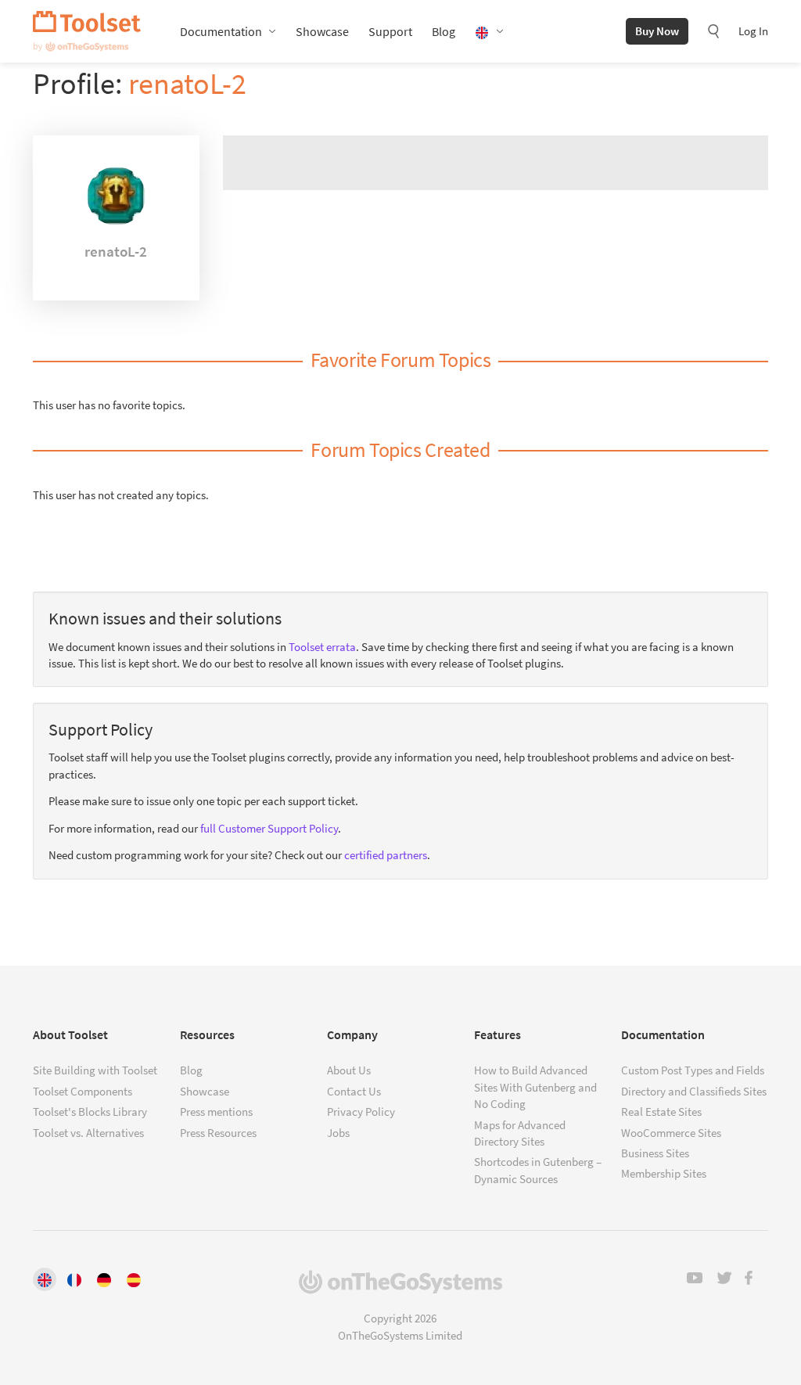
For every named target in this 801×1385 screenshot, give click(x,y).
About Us (349, 1070)
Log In (753, 30)
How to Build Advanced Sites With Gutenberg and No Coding (535, 1087)
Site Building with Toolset (95, 1070)
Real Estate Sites (661, 1111)
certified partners (385, 854)
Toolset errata (322, 646)
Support (390, 31)
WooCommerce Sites (671, 1132)
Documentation (221, 31)
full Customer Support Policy (269, 828)
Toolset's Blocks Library (90, 1111)
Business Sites (655, 1153)
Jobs (338, 1132)
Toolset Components (82, 1091)
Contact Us (354, 1091)
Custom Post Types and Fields (692, 1070)
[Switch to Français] (74, 1279)
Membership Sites (663, 1173)
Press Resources (218, 1132)
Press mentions (216, 1111)
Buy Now (657, 30)
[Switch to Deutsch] (104, 1279)
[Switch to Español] (134, 1279)
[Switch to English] (45, 1279)
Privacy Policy (361, 1111)
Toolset (87, 31)
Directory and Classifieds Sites (694, 1091)
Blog (443, 31)
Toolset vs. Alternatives (88, 1132)
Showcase (322, 31)
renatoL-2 (187, 83)
